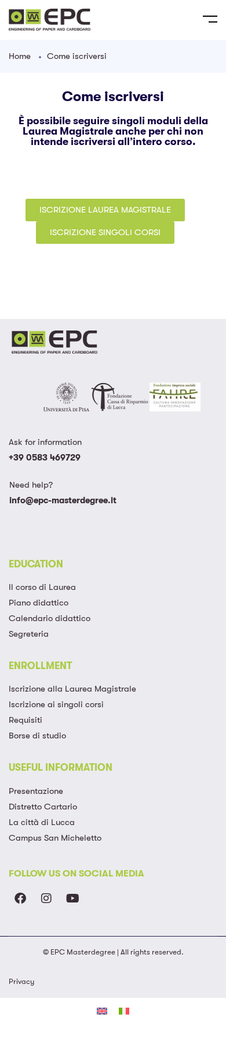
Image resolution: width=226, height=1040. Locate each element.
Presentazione (36, 791)
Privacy (21, 981)
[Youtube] (72, 898)
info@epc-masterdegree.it (62, 500)
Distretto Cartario (43, 806)
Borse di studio (37, 735)
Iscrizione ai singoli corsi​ (56, 704)
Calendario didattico (49, 618)
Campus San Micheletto (55, 838)
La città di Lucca (42, 822)
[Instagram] (46, 898)
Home (20, 56)
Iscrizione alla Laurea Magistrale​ (72, 689)
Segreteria (29, 634)
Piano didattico (38, 602)
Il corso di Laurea (42, 587)
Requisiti (25, 720)
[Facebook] (20, 898)
